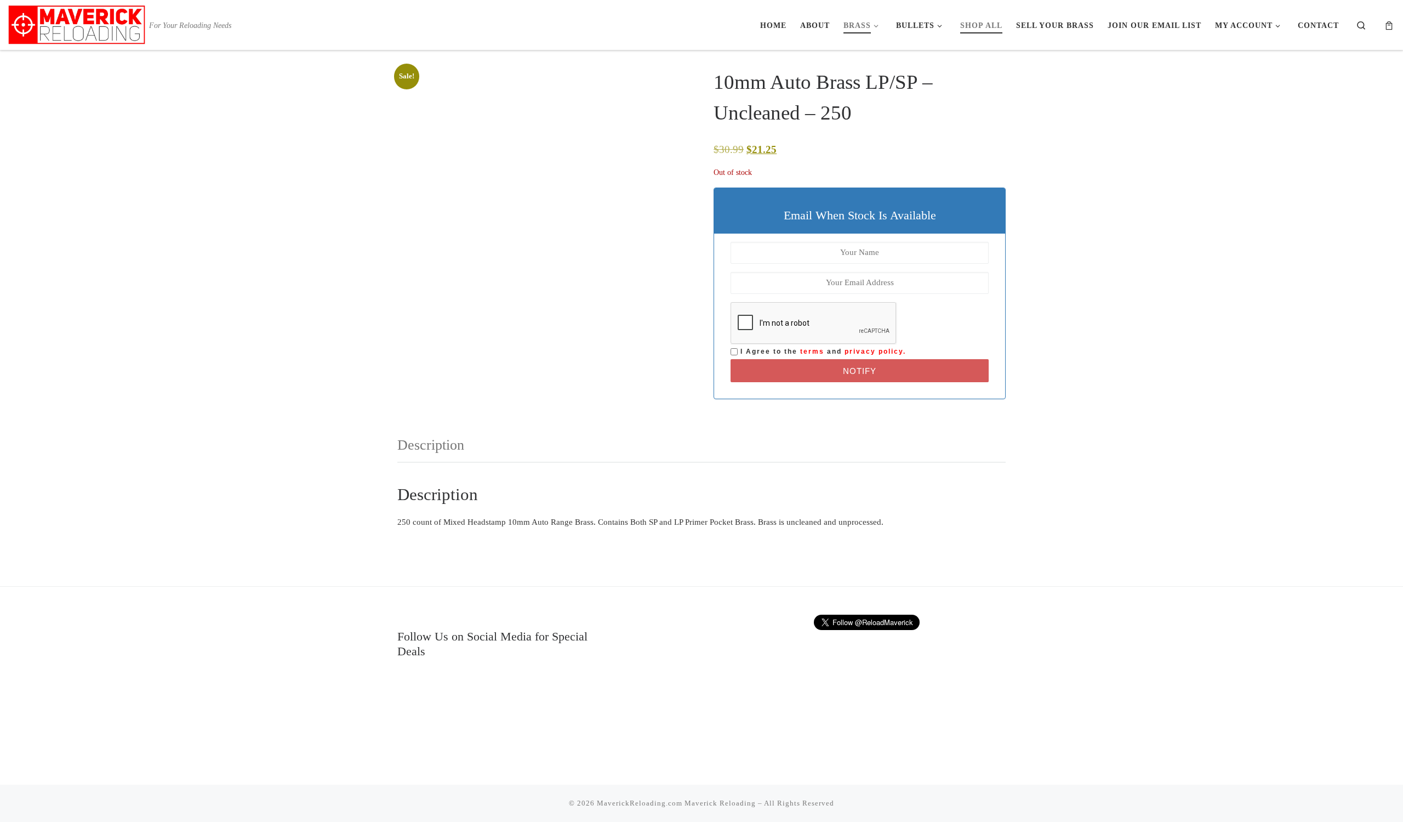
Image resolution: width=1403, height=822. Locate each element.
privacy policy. (875, 351)
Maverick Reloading (720, 803)
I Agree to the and (822, 351)
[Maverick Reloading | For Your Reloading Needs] (76, 23)
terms (812, 351)
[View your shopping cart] (1389, 25)
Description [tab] (430, 445)
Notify (859, 371)
